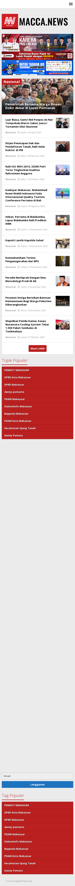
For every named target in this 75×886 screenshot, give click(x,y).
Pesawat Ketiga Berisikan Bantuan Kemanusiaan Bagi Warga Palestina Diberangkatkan (28, 301)
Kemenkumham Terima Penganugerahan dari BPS (22, 259)
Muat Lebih (38, 348)
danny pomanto (14, 391)
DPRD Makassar (14, 384)
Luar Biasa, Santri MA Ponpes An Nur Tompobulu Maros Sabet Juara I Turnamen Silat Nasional (29, 123)
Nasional (10, 132)
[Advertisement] (37, 605)
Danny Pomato (13, 435)
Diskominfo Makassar (18, 406)
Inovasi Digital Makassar (19, 881)
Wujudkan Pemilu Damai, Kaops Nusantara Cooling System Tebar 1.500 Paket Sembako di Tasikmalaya (27, 326)
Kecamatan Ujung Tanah (20, 428)
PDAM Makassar (14, 399)
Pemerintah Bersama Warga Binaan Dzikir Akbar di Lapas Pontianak (33, 106)
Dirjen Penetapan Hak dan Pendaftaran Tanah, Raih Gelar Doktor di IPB (25, 146)
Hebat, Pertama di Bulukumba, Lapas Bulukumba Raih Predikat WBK (25, 220)
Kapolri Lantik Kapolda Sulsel (24, 240)
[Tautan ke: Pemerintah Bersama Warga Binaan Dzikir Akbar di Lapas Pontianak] (37, 96)
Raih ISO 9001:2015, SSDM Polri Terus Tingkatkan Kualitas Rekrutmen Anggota (25, 170)
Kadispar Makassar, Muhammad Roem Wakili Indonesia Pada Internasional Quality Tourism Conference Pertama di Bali (26, 195)
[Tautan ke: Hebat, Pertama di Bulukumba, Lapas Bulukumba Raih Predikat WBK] (63, 220)
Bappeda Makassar (16, 413)
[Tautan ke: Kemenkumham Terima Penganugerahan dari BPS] (63, 260)
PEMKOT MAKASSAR (16, 370)
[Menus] (70, 4)
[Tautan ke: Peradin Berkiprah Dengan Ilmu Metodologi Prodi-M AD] (63, 280)
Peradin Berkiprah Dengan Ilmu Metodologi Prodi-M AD (25, 279)
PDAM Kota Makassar (17, 421)
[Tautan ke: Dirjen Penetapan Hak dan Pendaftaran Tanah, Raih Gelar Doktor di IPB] (63, 146)
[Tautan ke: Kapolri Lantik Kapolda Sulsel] (63, 243)
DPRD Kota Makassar (17, 377)
